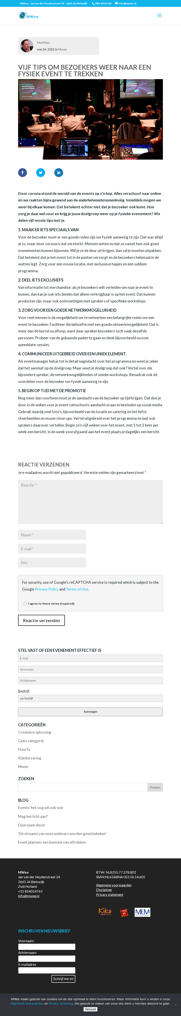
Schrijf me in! (63, 979)
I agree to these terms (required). (51, 603)
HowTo (24, 749)
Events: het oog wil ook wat (40, 807)
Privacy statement (109, 895)
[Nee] (175, 1005)
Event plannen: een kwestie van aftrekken (52, 842)
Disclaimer (104, 890)
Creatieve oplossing (34, 732)
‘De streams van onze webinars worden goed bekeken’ (62, 833)
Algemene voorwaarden (114, 885)
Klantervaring (29, 758)
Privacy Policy (46, 589)
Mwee (62, 49)
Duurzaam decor (31, 825)
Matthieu (43, 42)
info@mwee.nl (28, 896)
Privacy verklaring (61, 1003)
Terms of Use (77, 589)
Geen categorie (31, 740)
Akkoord (90, 1009)
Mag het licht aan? (33, 816)
